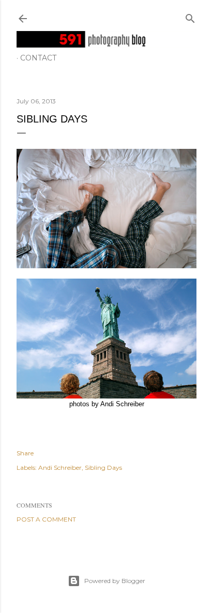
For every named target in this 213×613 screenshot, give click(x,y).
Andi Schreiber (60, 467)
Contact (38, 58)
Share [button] (25, 453)
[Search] (190, 16)
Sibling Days (103, 467)
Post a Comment (46, 519)
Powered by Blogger (114, 581)
